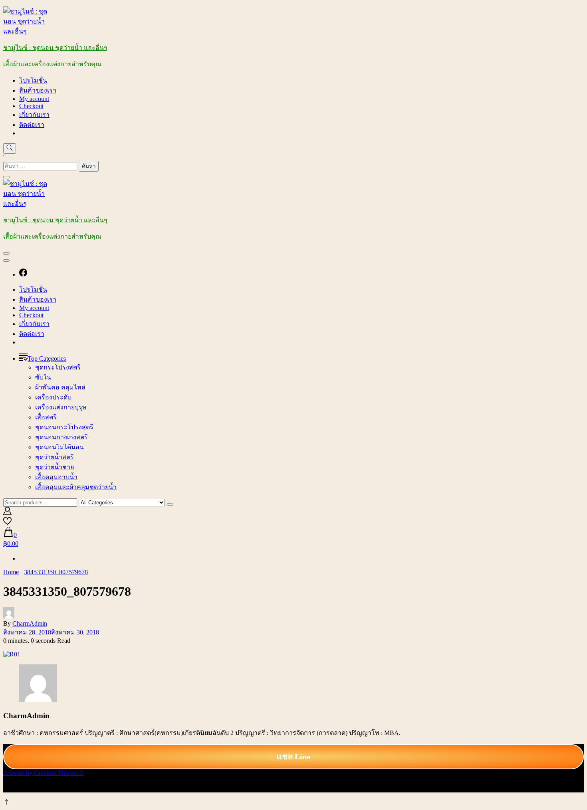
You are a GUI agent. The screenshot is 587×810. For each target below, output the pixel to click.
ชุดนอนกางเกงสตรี (61, 437)
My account (34, 98)
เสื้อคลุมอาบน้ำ (56, 477)
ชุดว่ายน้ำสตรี (54, 457)
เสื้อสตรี (46, 417)
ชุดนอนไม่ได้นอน (59, 447)
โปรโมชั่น (33, 80)
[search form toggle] (9, 148)
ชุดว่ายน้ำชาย (54, 467)
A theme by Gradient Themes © (43, 772)
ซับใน (43, 377)
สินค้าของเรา (37, 90)
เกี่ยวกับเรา (34, 114)
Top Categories (47, 358)
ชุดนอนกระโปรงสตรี (64, 427)
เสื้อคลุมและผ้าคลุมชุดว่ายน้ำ (76, 487)
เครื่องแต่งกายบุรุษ (61, 407)
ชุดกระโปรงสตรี (58, 367)
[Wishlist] (7, 523)
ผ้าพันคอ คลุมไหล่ (60, 387)
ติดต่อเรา (31, 124)
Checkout (31, 106)
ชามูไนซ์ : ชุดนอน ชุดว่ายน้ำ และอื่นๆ (55, 47)
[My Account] (7, 513)
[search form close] (6, 177)
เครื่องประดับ (53, 397)
